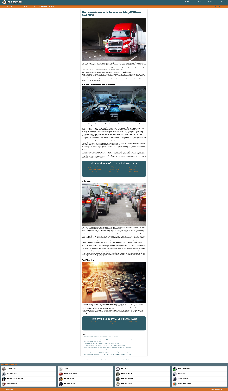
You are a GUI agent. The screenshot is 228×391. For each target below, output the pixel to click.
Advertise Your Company (199, 1)
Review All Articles (219, 6)
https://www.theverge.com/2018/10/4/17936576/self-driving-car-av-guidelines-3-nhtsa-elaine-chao (104, 345)
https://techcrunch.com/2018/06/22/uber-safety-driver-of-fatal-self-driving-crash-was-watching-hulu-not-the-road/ (107, 347)
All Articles (187, 1)
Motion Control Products (126, 373)
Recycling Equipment (183, 378)
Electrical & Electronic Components (15, 378)
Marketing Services (213, 1)
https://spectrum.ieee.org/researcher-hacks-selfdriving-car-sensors (98, 349)
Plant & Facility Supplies (126, 383)
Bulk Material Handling (12, 373)
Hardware (66, 368)
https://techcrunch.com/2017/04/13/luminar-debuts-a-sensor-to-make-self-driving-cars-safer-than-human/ (106, 351)
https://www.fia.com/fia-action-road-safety (92, 341)
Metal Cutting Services (69, 378)
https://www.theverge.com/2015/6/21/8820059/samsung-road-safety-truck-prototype (101, 338)
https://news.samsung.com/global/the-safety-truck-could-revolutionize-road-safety (101, 336)
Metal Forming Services (69, 383)
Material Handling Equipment (70, 373)
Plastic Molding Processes (184, 368)
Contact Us (224, 1)
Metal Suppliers (124, 368)
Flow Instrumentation (12, 383)
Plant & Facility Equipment (127, 378)
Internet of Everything (16, 6)
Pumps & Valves (181, 373)
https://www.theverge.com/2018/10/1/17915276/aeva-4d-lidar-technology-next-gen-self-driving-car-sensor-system (108, 354)
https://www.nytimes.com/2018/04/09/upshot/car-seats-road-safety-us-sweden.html (101, 343)
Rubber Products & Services (184, 383)
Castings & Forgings (11, 368)
